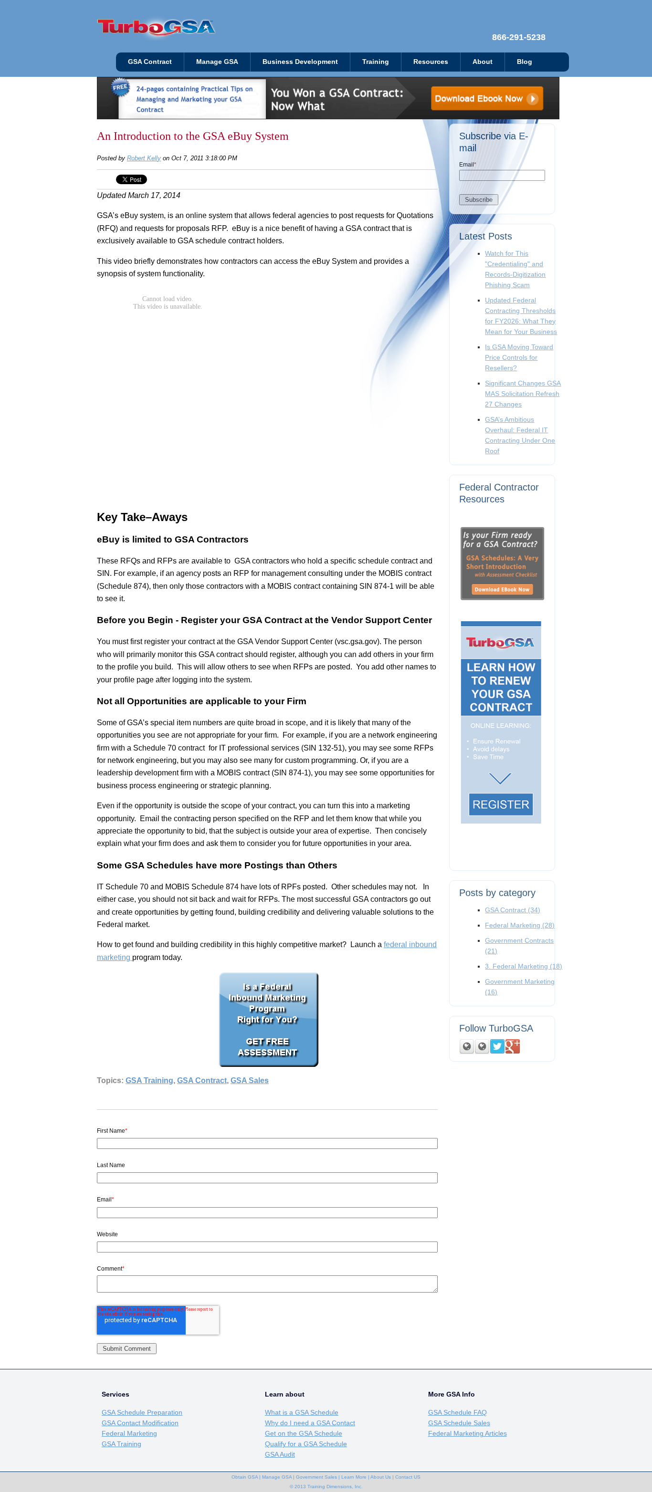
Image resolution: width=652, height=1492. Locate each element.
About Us (380, 1477)
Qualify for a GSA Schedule (306, 1444)
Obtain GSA (244, 1477)
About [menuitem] (483, 61)
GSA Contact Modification (140, 1423)
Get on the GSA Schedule (303, 1433)
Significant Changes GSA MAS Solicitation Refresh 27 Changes (523, 393)
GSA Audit (280, 1454)
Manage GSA (277, 1477)
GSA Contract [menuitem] (150, 61)
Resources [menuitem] (430, 61)
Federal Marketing (520, 925)
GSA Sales (250, 1080)
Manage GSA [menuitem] (217, 61)
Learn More (354, 1477)
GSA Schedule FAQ (457, 1412)
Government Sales (316, 1477)
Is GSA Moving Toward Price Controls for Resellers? (519, 357)
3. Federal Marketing (523, 966)
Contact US (408, 1477)
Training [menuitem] (375, 61)
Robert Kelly (144, 158)
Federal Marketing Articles (467, 1433)
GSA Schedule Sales (459, 1423)
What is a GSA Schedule (301, 1412)
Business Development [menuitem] (300, 61)
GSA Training (149, 1080)
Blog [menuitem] (524, 61)
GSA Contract (202, 1080)
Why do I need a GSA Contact (310, 1423)
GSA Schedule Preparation (142, 1412)
